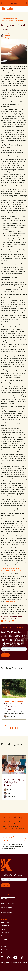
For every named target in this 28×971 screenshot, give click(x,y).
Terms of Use (4, 953)
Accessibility (4, 946)
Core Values (5, 932)
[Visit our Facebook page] (8, 957)
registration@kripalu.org (8, 897)
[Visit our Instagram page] (2, 957)
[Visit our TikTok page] (22, 957)
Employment (5, 926)
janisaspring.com (10, 602)
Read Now (14, 3)
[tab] (5, 725)
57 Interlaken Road (6, 912)
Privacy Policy (4, 949)
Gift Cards (4, 939)
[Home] (7, 8)
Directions (4, 936)
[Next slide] (19, 673)
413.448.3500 (5, 899)
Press (3, 929)
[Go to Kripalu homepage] (6, 865)
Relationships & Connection (9, 18)
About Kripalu (5, 922)
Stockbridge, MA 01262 (8, 914)
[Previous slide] (8, 673)
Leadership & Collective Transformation (12, 21)
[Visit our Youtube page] (15, 957)
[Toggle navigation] (26, 8)
